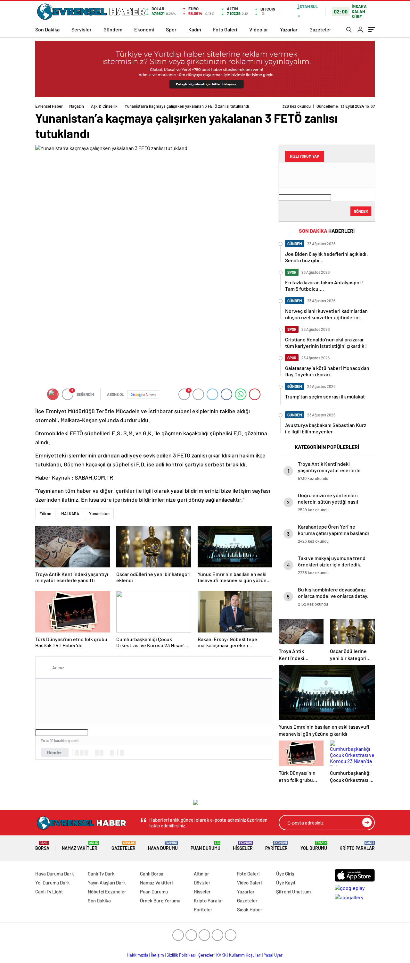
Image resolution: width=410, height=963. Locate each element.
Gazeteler (320, 29)
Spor (171, 29)
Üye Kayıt (286, 882)
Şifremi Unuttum (293, 891)
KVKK (221, 955)
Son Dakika (47, 29)
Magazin (76, 106)
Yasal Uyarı (273, 955)
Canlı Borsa (151, 873)
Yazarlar (289, 29)
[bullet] (101, 753)
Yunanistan (99, 513)
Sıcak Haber (249, 909)
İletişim (157, 955)
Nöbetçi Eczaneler (107, 891)
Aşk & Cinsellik (104, 106)
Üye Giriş (285, 873)
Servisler (81, 29)
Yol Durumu (313, 846)
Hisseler (243, 846)
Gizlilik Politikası (181, 955)
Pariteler (276, 846)
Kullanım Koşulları (245, 955)
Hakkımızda (137, 955)
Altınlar (201, 873)
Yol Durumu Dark (52, 882)
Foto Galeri (225, 29)
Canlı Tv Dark (101, 873)
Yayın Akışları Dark (107, 882)
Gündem (112, 29)
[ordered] (97, 753)
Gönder (54, 752)
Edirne (45, 513)
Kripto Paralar (357, 846)
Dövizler (202, 882)
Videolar (258, 29)
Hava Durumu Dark (54, 873)
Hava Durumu (163, 846)
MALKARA (70, 513)
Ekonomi (144, 29)
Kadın (194, 29)
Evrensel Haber (49, 106)
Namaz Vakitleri (80, 846)
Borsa (42, 846)
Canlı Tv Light (49, 891)
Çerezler (206, 955)
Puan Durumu (205, 846)
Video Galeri (249, 882)
